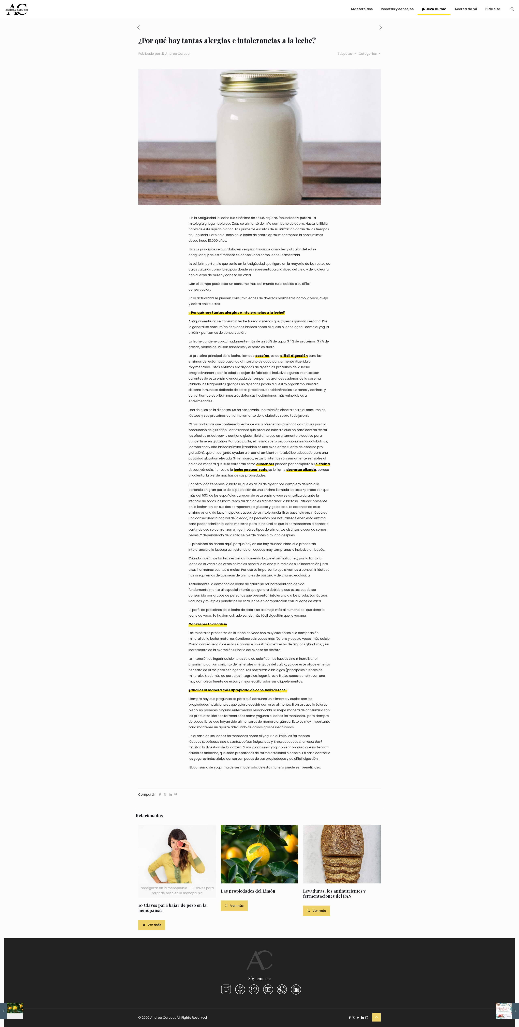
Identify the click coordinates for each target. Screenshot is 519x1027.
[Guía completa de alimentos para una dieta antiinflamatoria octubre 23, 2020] (507, 1011)
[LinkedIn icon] (362, 1017)
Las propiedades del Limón (248, 891)
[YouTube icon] (358, 1017)
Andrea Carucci (177, 53)
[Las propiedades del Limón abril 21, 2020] (11, 1011)
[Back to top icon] (376, 1017)
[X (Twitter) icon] (353, 1017)
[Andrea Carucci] (16, 9)
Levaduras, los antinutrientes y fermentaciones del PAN (334, 893)
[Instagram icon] (366, 1017)
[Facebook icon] (349, 1017)
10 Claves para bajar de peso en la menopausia (172, 907)
